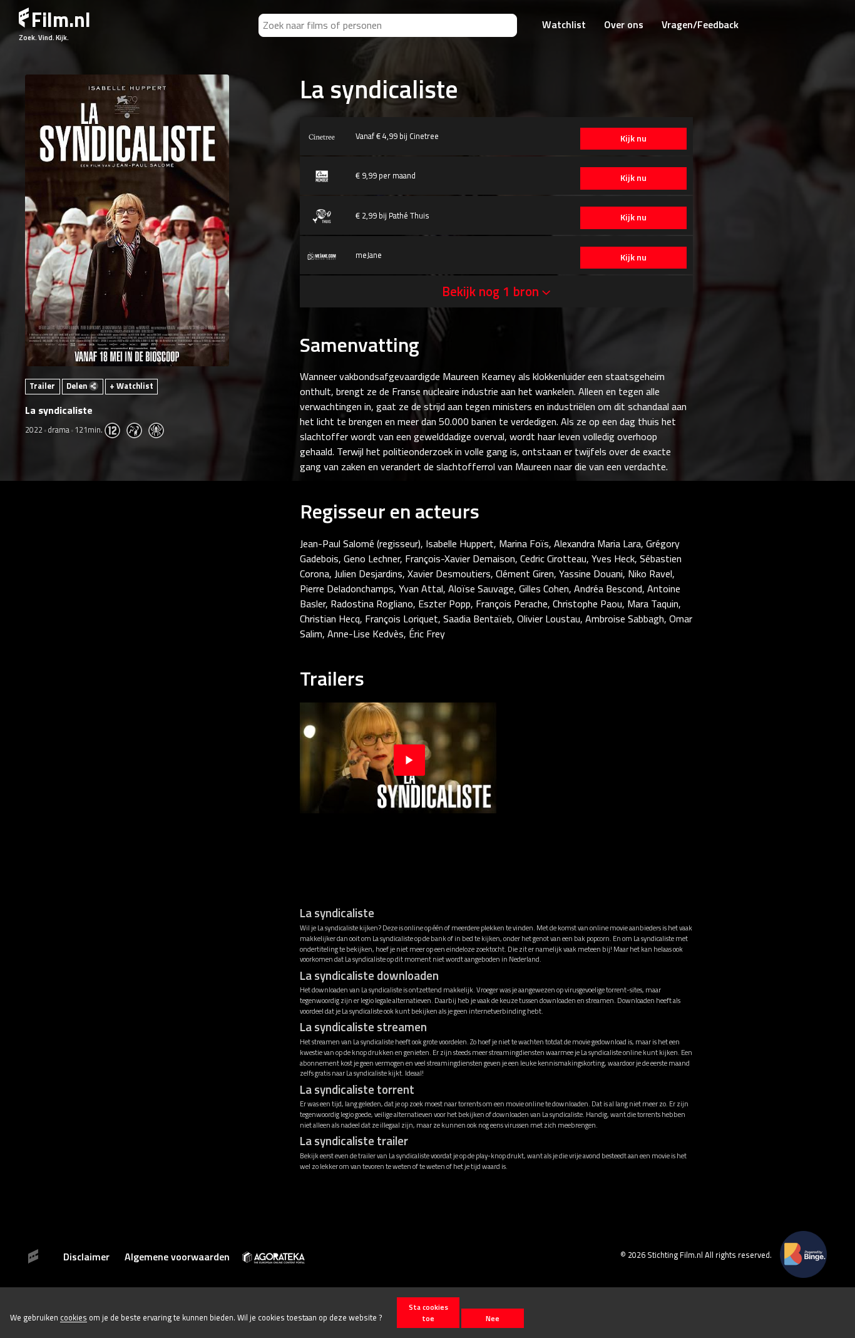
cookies (73, 1318)
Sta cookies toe (428, 1312)
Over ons (623, 24)
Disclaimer (86, 1256)
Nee (492, 1318)
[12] (115, 429)
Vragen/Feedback (700, 24)
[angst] (159, 429)
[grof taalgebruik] (137, 429)
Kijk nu (633, 138)
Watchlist (564, 24)
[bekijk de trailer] (409, 757)
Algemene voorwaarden (177, 1256)
